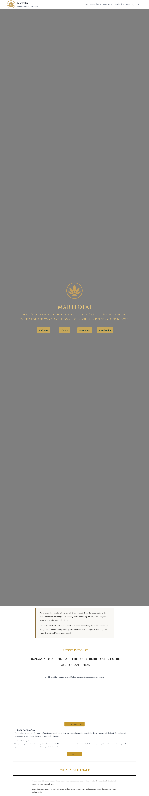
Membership (119, 4)
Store (128, 4)
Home (86, 4)
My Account (136, 4)
